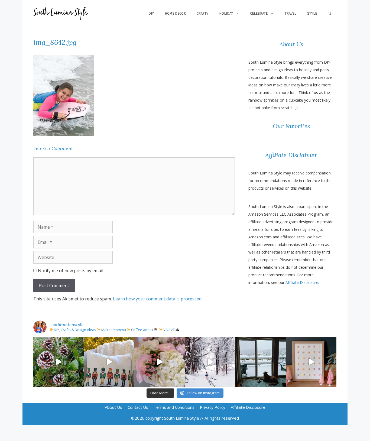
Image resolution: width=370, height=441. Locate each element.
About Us (113, 407)
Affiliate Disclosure (301, 282)
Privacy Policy (212, 407)
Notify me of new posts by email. (71, 271)
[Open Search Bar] (329, 13)
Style (312, 13)
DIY (151, 13)
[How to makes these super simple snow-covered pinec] (58, 362)
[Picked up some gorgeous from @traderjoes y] (159, 362)
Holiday (226, 13)
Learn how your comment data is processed (157, 299)
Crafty (202, 13)
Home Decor (175, 13)
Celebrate (259, 13)
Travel (290, 13)
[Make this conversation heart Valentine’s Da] (311, 362)
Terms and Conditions (174, 407)
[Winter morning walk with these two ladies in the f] (210, 362)
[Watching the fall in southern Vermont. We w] (260, 362)
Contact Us (138, 407)
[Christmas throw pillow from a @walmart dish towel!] (109, 362)
